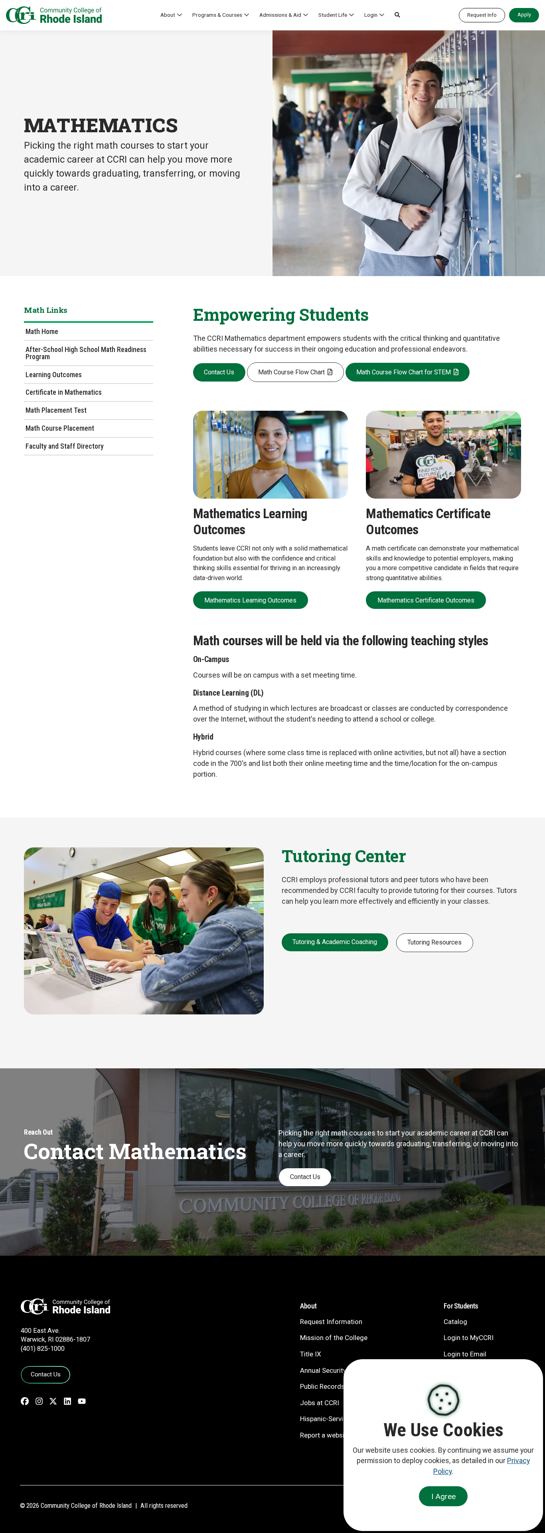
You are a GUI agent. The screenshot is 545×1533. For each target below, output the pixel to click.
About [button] (167, 15)
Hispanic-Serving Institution (341, 1419)
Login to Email (465, 1354)
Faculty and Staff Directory (65, 446)
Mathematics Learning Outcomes (250, 600)
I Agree (443, 1496)
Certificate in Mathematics (64, 392)
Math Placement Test (56, 410)
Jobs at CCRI (319, 1403)
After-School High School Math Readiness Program (86, 353)
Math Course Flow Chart (291, 372)
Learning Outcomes (54, 374)
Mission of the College (333, 1338)
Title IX (310, 1354)
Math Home (42, 331)
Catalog (455, 1322)
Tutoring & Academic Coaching (334, 942)
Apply (524, 15)
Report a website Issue (334, 1435)
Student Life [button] (332, 15)
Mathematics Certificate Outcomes (425, 600)
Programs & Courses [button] (217, 15)
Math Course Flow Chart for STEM (403, 372)
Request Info (482, 15)
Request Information (331, 1322)
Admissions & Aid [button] (280, 15)
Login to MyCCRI (469, 1338)
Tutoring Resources (434, 942)
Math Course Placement (60, 428)
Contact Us (219, 372)
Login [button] (370, 15)
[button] (397, 15)
